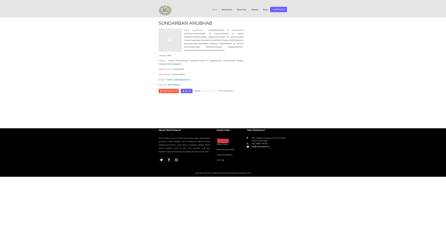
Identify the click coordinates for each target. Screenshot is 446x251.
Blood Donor (227, 9)
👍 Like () (186, 91)
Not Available (174, 85)
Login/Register (278, 9)
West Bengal (173, 64)
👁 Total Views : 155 (168, 91)
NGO (169, 55)
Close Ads (223, 141)
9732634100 (178, 69)
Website (254, 9)
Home (214, 9)
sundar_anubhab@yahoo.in (178, 79)
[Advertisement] (179, 109)
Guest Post (241, 9)
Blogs (265, 9)
